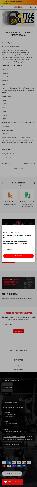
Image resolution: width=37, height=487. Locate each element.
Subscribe (18, 256)
